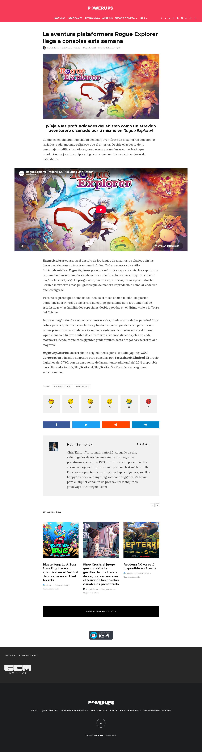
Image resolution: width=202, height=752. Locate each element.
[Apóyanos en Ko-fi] (101, 633)
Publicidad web (99, 711)
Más (142, 18)
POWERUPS (110, 736)
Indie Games (75, 18)
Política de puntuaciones (157, 711)
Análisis (107, 18)
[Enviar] (116, 424)
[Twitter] (165, 18)
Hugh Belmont (53, 48)
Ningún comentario (51, 589)
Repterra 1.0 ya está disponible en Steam (139, 566)
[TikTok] (174, 18)
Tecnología (92, 18)
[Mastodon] (178, 18)
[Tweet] (86, 424)
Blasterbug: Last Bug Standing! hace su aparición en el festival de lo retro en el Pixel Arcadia (60, 572)
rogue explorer (83, 386)
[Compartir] (56, 424)
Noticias (60, 18)
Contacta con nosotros (74, 711)
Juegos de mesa (125, 18)
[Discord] (182, 18)
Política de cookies (130, 711)
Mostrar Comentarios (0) (99, 611)
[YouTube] (169, 18)
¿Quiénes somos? (49, 711)
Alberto (49, 585)
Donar (113, 711)
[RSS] (186, 18)
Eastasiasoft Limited (63, 386)
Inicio (34, 711)
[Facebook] (161, 18)
